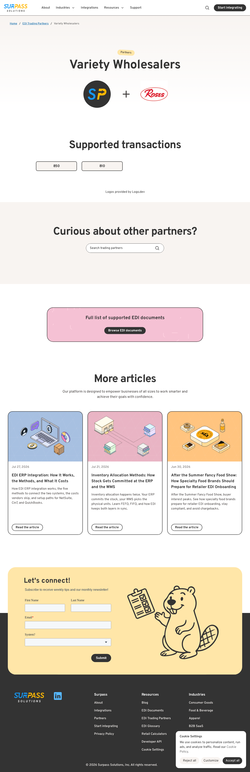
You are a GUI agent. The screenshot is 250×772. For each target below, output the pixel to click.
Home (13, 23)
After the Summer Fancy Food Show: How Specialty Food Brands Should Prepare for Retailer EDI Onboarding (204, 481)
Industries (197, 694)
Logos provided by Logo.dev (125, 192)
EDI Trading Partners (35, 23)
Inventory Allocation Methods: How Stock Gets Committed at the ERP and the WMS (123, 481)
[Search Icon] (207, 7)
